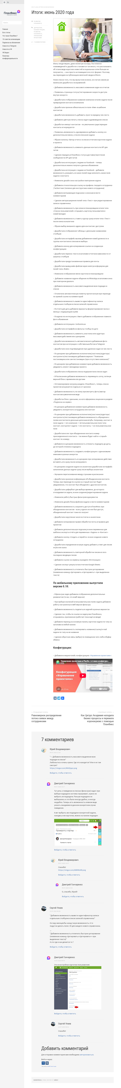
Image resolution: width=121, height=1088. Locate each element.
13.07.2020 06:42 (63, 1027)
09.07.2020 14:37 (63, 863)
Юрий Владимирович (60, 749)
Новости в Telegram (9, 46)
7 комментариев (39, 42)
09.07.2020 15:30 (67, 888)
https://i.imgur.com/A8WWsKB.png (72, 870)
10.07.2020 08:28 (55, 911)
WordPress (38, 1080)
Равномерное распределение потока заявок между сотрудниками (46, 718)
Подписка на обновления (11, 43)
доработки (38, 28)
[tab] (4, 2)
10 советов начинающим (11, 39)
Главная (5, 29)
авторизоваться (86, 1054)
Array (56, 1080)
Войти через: (46, 1059)
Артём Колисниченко (46, 7)
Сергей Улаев (56, 908)
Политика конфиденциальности (10, 57)
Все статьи (6, 32)
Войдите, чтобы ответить (61, 773)
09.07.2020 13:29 (55, 752)
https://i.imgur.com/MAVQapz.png (63, 768)
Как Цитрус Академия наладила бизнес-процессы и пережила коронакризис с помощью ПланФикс (97, 720)
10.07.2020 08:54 (59, 960)
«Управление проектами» (100, 655)
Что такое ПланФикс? (9, 36)
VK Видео (5, 53)
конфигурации (39, 30)
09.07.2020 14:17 (59, 787)
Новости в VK (7, 49)
